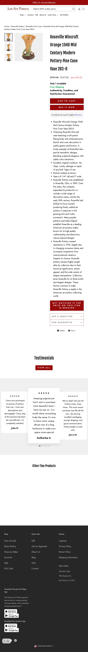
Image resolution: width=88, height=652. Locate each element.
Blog (34, 557)
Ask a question (62, 316)
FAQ (34, 563)
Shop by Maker (11, 551)
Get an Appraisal (39, 546)
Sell (36, 15)
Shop (22, 15)
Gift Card (8, 568)
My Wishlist (64, 15)
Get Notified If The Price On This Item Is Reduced (66, 305)
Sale (6, 563)
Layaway (63, 540)
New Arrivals (10, 540)
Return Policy (65, 551)
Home (6, 26)
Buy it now (67, 107)
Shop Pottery (10, 546)
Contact (35, 568)
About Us (42, 15)
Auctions (30, 15)
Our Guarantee (62, 322)
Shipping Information (68, 557)
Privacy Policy (65, 546)
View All (44, 367)
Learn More (52, 15)
